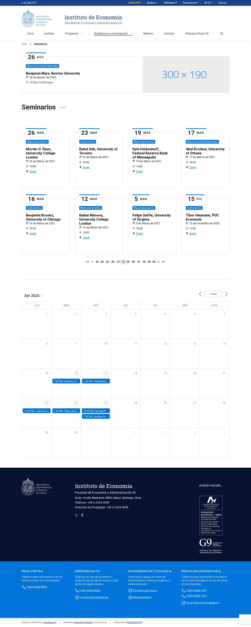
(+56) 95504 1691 (196, 590)
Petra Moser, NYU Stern (106, 381)
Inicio (30, 33)
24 (101, 261)
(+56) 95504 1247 (196, 596)
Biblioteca (170, 2)
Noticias (148, 33)
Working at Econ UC (197, 33)
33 (149, 261)
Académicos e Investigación (113, 33)
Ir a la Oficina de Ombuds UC (202, 602)
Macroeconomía (37, 141)
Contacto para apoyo (145, 590)
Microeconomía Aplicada (42, 66)
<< (87, 261)
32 (144, 261)
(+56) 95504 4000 (36, 586)
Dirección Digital (82, 622)
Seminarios (88, 141)
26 (112, 261)
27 (118, 261)
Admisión (134, 2)
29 (127, 261)
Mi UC (207, 2)
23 (97, 261)
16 (76, 373)
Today (213, 294)
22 (46, 403)
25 (107, 261)
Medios (152, 2)
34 (153, 261)
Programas (74, 33)
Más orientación (142, 597)
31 (138, 261)
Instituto (49, 33)
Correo (224, 2)
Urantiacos (49, 622)
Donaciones (190, 2)
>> (163, 261)
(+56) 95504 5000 (90, 590)
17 (106, 373)
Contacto (169, 33)
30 (133, 261)
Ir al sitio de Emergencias (94, 597)
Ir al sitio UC (28, 2)
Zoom (32, 171)
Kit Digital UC (134, 622)
